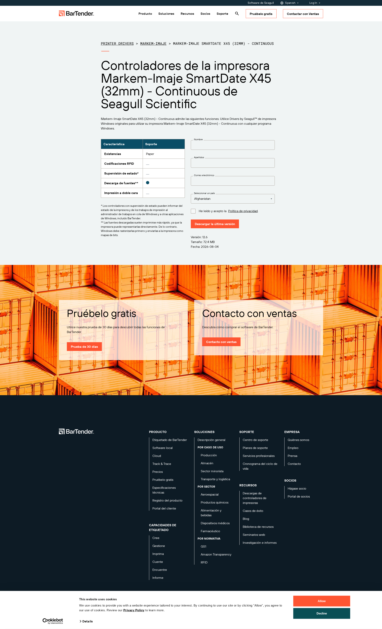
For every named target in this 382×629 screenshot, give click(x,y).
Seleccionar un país (204, 193)
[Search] (237, 13)
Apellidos (199, 157)
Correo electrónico (204, 175)
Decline (322, 613)
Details (87, 621)
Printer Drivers (117, 43)
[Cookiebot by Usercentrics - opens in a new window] (52, 621)
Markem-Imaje (153, 43)
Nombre (198, 139)
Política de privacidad (243, 211)
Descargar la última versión (215, 224)
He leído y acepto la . (228, 211)
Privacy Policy (133, 610)
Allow (322, 601)
